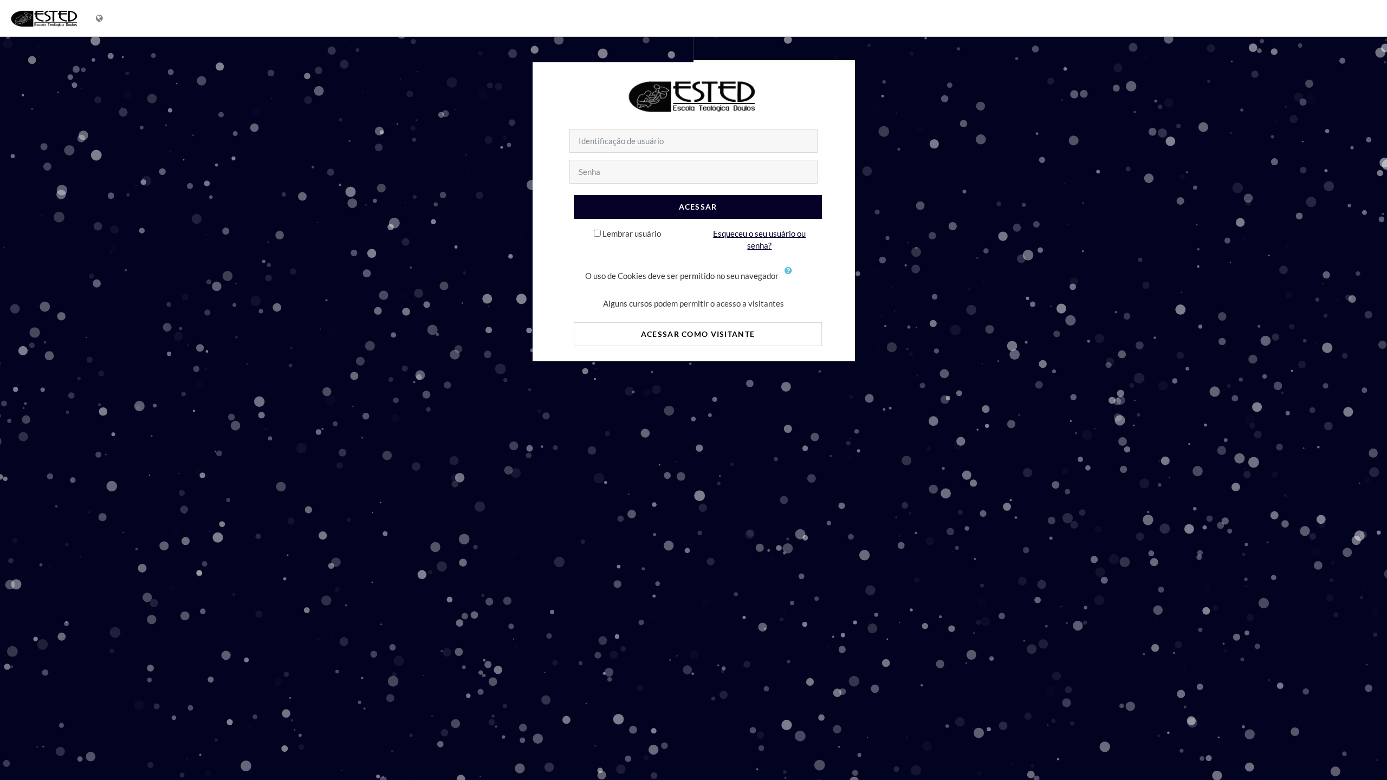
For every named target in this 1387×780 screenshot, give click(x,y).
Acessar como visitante (698, 334)
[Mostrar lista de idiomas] (100, 18)
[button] (791, 277)
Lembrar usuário (631, 233)
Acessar (698, 206)
